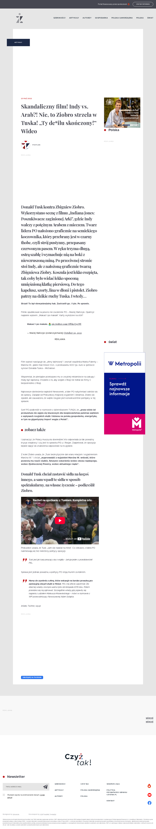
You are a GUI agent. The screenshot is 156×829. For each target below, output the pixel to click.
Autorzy (87, 18)
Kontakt (111, 801)
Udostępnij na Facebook (32, 677)
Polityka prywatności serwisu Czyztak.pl (117, 792)
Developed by (34, 814)
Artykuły (74, 18)
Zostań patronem (143, 4)
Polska (140, 18)
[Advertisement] (60, 179)
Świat (150, 18)
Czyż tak (85, 784)
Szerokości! (59, 18)
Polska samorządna (122, 18)
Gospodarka (101, 18)
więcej (149, 718)
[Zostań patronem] (149, 786)
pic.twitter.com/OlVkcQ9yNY (66, 324)
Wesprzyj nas (113, 784)
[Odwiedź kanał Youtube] (149, 794)
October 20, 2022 (73, 332)
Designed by (8, 814)
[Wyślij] (45, 786)
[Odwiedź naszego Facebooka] (149, 802)
